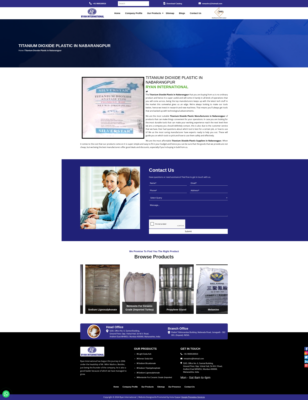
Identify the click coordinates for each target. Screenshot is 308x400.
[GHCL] (219, 13)
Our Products (154, 13)
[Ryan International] (92, 13)
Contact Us (195, 13)
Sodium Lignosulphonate (149, 373)
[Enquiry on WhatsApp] (6, 394)
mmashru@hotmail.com (212, 4)
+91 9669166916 (99, 4)
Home (117, 13)
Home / (22, 50)
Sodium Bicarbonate (147, 363)
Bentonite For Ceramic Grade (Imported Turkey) (154, 378)
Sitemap (170, 13)
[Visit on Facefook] (306, 349)
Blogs (182, 13)
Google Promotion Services (193, 397)
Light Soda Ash (144, 354)
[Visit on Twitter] (306, 357)
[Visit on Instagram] (306, 353)
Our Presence (174, 387)
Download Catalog (174, 4)
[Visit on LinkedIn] (306, 361)
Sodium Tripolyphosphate (149, 368)
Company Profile (133, 13)
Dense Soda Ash (145, 359)
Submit (188, 231)
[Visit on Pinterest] (306, 365)
